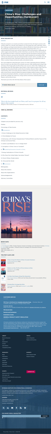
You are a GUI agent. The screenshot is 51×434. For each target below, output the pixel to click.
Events (4, 371)
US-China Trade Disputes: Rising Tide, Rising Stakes (19, 276)
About (4, 335)
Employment (5, 341)
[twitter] (3, 408)
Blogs (3, 354)
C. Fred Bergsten (10, 22)
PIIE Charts (4, 364)
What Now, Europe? (6, 380)
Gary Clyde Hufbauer (12, 278)
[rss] (20, 408)
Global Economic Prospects (8, 373)
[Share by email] (49, 43)
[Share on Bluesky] (49, 41)
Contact (4, 343)
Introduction (6, 130)
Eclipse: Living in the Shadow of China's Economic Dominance (21, 259)
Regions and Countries (31, 339)
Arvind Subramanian (12, 261)
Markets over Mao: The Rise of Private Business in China (20, 268)
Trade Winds (5, 379)
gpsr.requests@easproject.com (11, 327)
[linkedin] (8, 408)
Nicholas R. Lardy (22, 24)
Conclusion (7, 164)
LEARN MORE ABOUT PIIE (7, 395)
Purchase (41, 85)
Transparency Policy (6, 347)
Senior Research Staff (31, 354)
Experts (28, 352)
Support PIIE (31, 371)
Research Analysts (30, 356)
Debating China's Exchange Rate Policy (16, 284)
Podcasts (4, 360)
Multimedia (4, 362)
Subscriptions (5, 345)
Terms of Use (11, 431)
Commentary (5, 358)
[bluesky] (25, 408)
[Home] (5, 2)
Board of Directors (6, 337)
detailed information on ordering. (38, 307)
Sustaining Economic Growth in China (14, 149)
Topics (28, 335)
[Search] (45, 2)
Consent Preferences (7, 403)
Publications (5, 356)
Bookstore (9, 10)
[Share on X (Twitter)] (49, 37)
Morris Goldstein (11, 286)
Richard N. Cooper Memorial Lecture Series (11, 377)
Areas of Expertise (30, 337)
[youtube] (12, 408)
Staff (3, 339)
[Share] (49, 45)
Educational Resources (7, 366)
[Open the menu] (48, 2)
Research (5, 352)
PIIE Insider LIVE (5, 375)
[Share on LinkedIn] (49, 39)
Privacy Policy (5, 431)
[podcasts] (16, 408)
